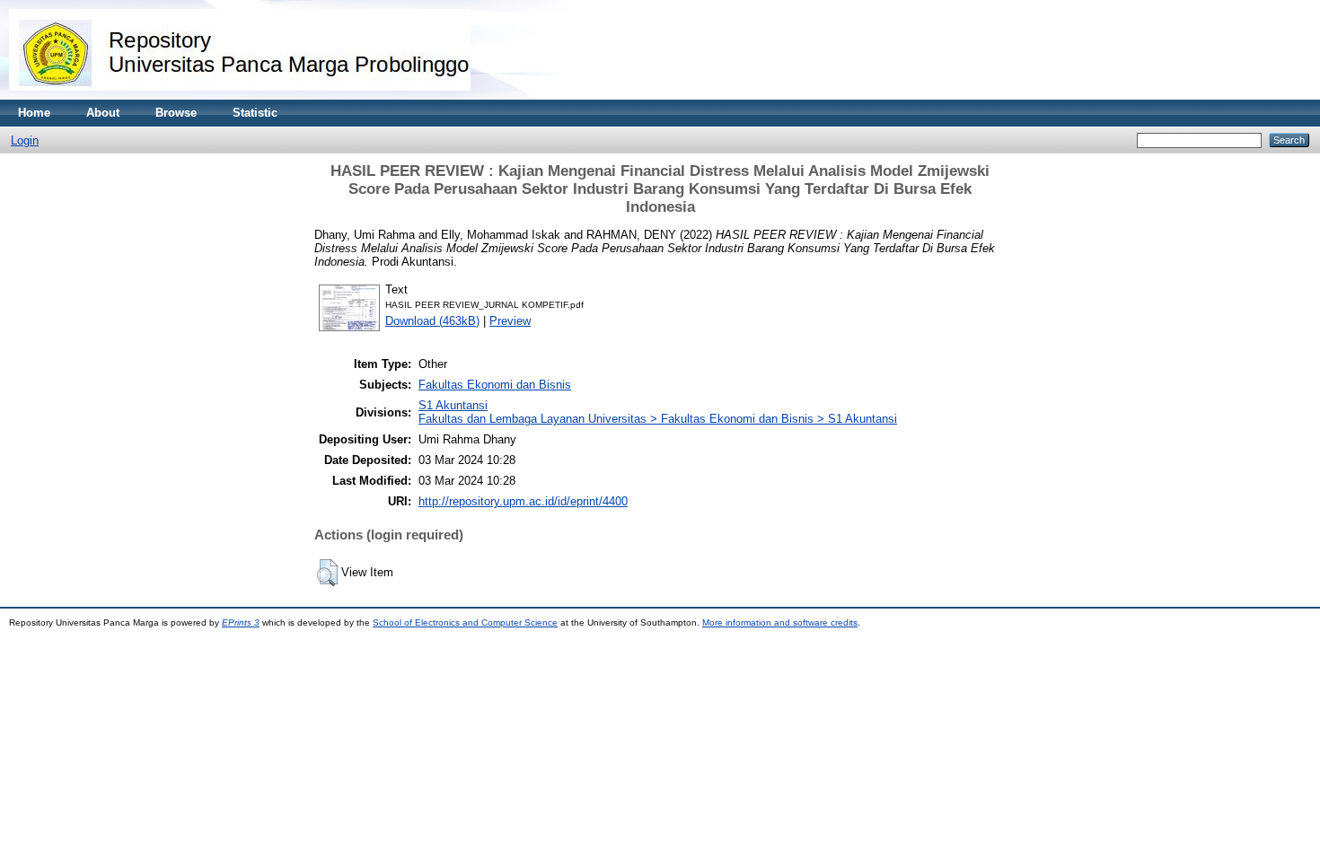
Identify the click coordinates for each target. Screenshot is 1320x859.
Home (34, 112)
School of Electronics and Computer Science (465, 622)
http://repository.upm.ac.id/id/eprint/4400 (523, 501)
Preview (510, 321)
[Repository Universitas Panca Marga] (240, 95)
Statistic (255, 112)
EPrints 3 (241, 622)
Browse (176, 112)
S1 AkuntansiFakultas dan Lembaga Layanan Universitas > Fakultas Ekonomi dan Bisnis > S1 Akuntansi (657, 412)
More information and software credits (780, 622)
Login (25, 140)
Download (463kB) (432, 321)
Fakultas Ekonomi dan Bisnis (494, 384)
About (102, 112)
